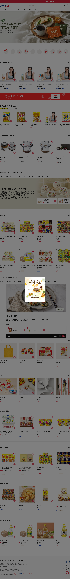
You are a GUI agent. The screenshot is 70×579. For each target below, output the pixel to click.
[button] (25, 288)
